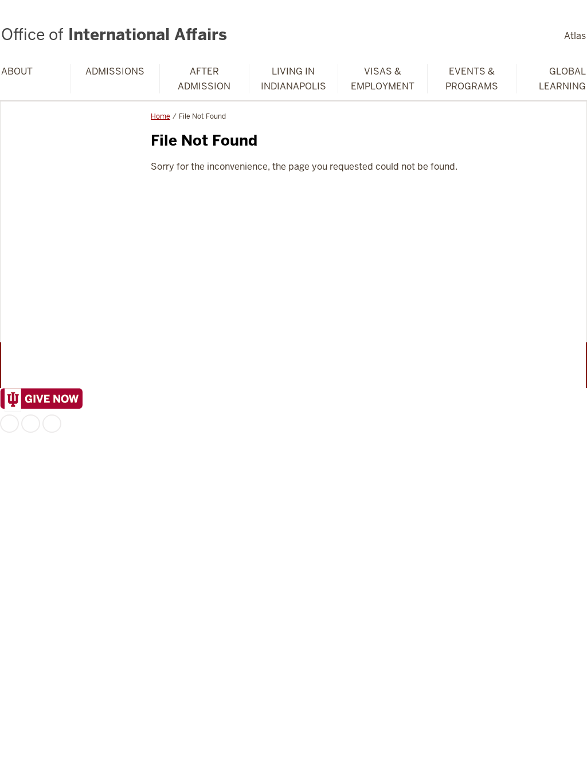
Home (160, 116)
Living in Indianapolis (293, 78)
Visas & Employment (382, 78)
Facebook (9, 423)
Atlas (575, 36)
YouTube (51, 423)
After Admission (204, 78)
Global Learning (562, 78)
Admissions (114, 71)
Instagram (30, 423)
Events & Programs (471, 78)
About (17, 71)
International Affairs (114, 34)
